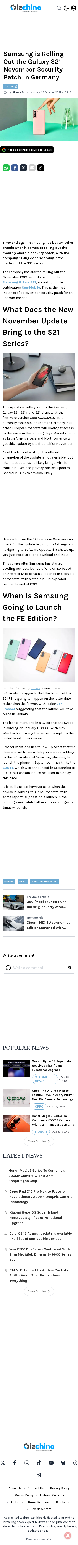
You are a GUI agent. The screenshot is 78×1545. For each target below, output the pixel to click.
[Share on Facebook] (14, 167)
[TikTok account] (39, 1462)
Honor (41, 1132)
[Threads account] (75, 1462)
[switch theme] (66, 8)
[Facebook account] (14, 1462)
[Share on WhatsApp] (6, 167)
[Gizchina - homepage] (26, 8)
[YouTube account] (51, 1462)
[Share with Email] (32, 167)
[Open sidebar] (4, 8)
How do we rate (41, 1509)
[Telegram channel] (39, 1475)
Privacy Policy (60, 1488)
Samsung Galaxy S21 (19, 282)
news (35, 688)
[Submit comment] (69, 968)
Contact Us (36, 1488)
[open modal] (73, 8)
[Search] (59, 8)
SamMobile (31, 287)
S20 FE (8, 768)
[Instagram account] (26, 1462)
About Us (15, 1488)
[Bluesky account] (63, 1462)
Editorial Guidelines (53, 1495)
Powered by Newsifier (39, 1538)
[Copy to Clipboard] (40, 167)
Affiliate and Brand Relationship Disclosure (41, 1502)
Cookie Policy (24, 1495)
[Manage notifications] (67, 1535)
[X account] (2, 1462)
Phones (8, 881)
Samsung (11, 86)
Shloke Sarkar (20, 92)
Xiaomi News (41, 1079)
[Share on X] (23, 167)
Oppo (39, 1106)
